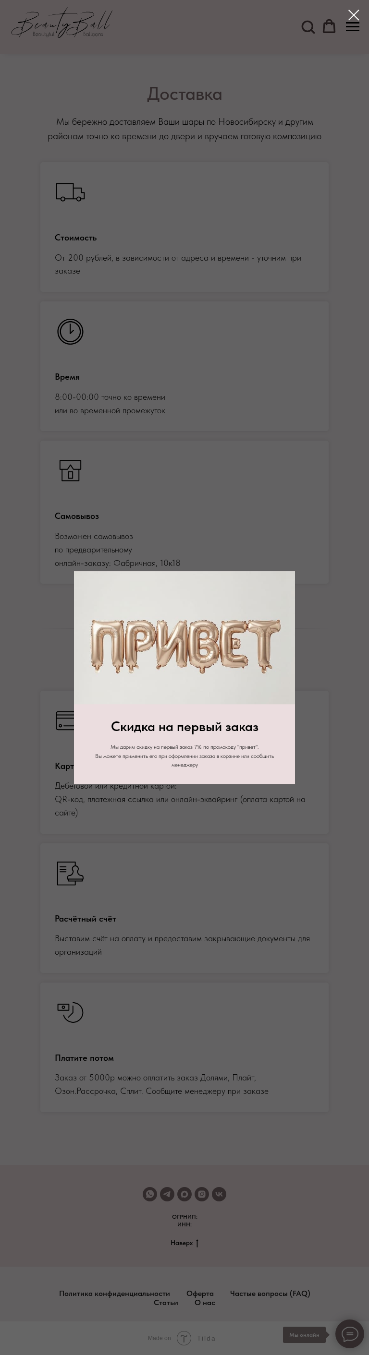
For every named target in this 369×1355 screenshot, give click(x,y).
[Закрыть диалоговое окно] (354, 15)
